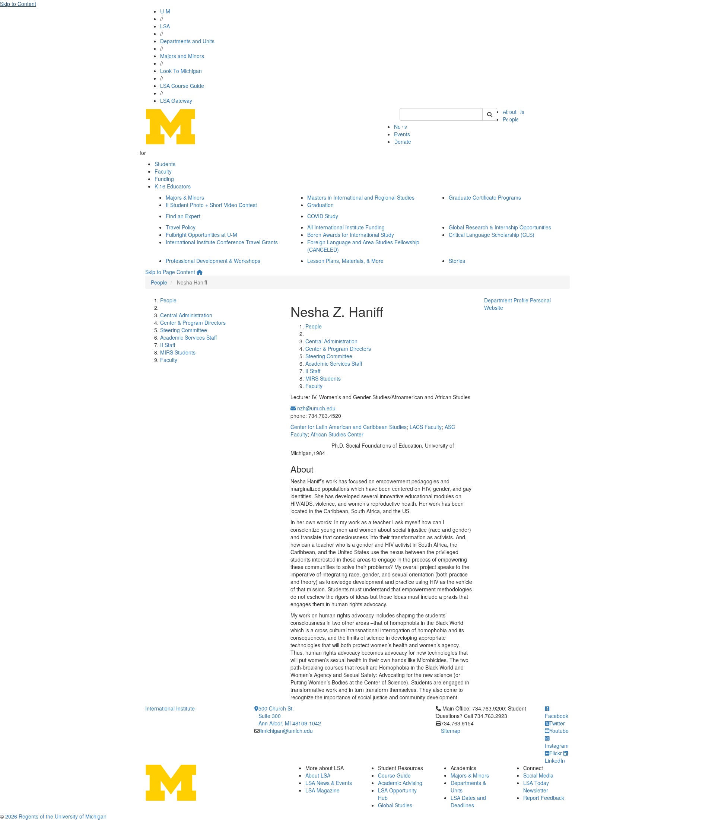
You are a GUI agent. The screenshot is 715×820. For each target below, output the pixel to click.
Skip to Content (18, 3)
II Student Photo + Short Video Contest (211, 205)
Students (165, 164)
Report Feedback (543, 797)
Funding (164, 178)
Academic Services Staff (188, 337)
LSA (165, 26)
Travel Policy (181, 227)
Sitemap (450, 730)
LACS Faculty (426, 426)
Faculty (163, 171)
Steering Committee (183, 330)
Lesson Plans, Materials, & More (345, 260)
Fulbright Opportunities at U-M (201, 234)
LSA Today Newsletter (536, 786)
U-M (165, 11)
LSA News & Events (328, 782)
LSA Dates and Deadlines (468, 801)
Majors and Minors (182, 56)
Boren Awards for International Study (350, 234)
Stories (457, 260)
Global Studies (395, 805)
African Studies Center (337, 434)
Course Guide (394, 775)
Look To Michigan (181, 70)
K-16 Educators (173, 186)
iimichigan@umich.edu (286, 730)
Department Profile (506, 300)
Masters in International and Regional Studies (360, 197)
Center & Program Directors (193, 322)
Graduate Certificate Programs (485, 197)
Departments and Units (187, 41)
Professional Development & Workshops (213, 260)
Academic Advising (400, 782)
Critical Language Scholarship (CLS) (491, 234)
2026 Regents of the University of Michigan (56, 816)
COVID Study (322, 216)
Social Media (538, 775)
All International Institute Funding (346, 227)
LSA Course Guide (182, 85)
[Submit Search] (489, 114)
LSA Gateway (176, 100)
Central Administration (186, 315)
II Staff (167, 345)
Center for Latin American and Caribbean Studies (348, 426)
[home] (200, 272)
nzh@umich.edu (316, 408)
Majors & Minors (185, 197)
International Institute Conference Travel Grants (222, 242)
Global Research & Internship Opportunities (500, 227)
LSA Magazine (322, 790)
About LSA (317, 775)
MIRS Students (178, 352)
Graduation (320, 205)
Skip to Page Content (170, 272)
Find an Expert (183, 216)
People (159, 282)
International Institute (170, 708)
